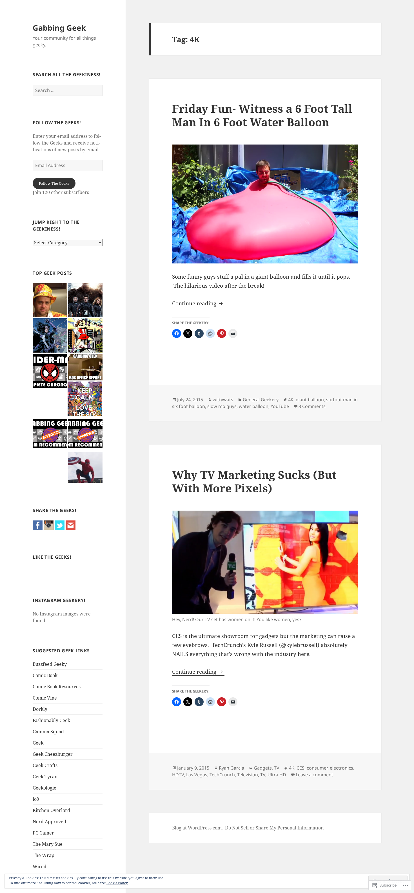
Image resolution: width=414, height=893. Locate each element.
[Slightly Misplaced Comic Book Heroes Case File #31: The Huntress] (50, 335)
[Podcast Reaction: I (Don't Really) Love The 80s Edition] (85, 399)
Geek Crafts (45, 765)
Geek (38, 743)
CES (300, 768)
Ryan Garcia (231, 768)
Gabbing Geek (59, 27)
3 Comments (312, 406)
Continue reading (195, 303)
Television (247, 775)
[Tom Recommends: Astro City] (50, 434)
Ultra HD (277, 775)
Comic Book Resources (57, 687)
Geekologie (44, 788)
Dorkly (40, 709)
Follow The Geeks (54, 183)
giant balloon (310, 399)
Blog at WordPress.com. (197, 828)
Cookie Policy (117, 883)
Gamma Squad (48, 732)
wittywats (223, 399)
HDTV (178, 775)
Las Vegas (196, 775)
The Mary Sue (48, 844)
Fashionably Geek (51, 720)
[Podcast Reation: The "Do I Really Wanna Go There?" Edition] (50, 300)
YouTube (280, 406)
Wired (39, 866)
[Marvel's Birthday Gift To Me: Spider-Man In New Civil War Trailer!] (85, 467)
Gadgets (263, 768)
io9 (36, 799)
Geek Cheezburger (53, 754)
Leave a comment (314, 775)
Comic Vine (45, 698)
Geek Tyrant (46, 777)
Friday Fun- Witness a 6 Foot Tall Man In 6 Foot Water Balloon (262, 115)
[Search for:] (68, 90)
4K (290, 399)
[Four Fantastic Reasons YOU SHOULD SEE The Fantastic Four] (85, 300)
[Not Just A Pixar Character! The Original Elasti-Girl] (85, 335)
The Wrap (43, 855)
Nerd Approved (49, 821)
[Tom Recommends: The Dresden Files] (85, 434)
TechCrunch (222, 775)
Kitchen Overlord (51, 810)
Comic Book (45, 675)
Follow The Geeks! (57, 122)
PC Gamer (43, 833)
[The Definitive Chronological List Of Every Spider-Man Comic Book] (50, 371)
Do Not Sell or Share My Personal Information (274, 828)
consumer (317, 768)
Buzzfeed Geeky (50, 664)
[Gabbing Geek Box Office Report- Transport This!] (85, 367)
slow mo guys (222, 406)
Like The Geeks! (52, 557)
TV (276, 768)
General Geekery (261, 399)
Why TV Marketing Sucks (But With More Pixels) (254, 481)
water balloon (253, 406)
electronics (341, 768)
